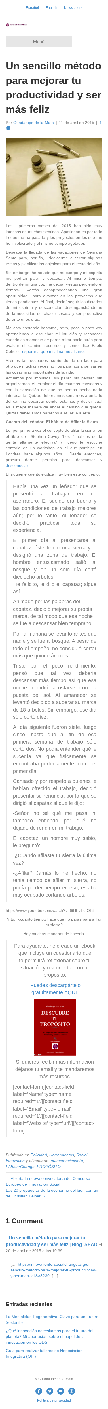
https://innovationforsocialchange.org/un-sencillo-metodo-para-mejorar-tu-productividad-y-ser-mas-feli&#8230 (53, 1270)
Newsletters (73, 8)
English (51, 8)
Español (32, 8)
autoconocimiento (67, 1160)
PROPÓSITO (49, 1166)
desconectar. (17, 465)
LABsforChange (20, 1166)
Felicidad (39, 1155)
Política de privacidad (54, 1400)
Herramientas (61, 1155)
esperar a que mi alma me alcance (53, 351)
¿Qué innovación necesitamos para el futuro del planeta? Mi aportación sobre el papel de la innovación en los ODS (49, 1336)
